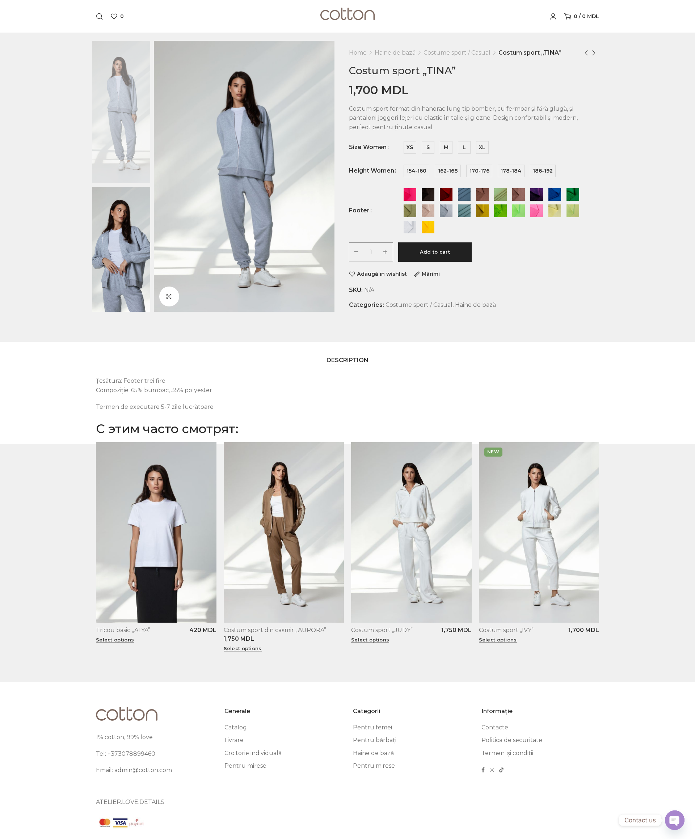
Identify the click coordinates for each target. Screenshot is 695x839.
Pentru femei (372, 727)
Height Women (371, 171)
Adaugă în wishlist (382, 274)
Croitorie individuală (253, 753)
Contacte (494, 727)
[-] (356, 252)
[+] (385, 252)
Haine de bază (395, 52)
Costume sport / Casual (457, 52)
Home (358, 52)
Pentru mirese (245, 765)
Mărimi (431, 274)
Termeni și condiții (507, 753)
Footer (359, 210)
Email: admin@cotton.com (134, 770)
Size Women (368, 147)
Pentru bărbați (374, 740)
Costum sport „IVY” (506, 630)
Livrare (234, 740)
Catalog (235, 727)
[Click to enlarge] (169, 296)
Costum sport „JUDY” (382, 630)
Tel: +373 (109, 753)
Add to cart (435, 252)
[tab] (347, 360)
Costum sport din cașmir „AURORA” (275, 630)
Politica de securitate (511, 740)
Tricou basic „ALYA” (123, 630)
